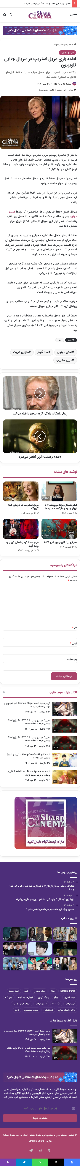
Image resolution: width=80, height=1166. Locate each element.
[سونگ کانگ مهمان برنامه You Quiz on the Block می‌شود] (40, 949)
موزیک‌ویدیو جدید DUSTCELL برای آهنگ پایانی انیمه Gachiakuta (28, 722)
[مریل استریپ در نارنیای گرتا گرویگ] (21, 491)
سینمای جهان (60, 45)
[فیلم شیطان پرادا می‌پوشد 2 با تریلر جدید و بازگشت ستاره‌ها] (59, 491)
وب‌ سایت (72, 659)
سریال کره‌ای (41, 1003)
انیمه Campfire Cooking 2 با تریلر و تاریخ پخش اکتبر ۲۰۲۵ (28, 756)
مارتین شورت (21, 352)
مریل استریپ (64, 360)
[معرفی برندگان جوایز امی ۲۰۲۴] (59, 529)
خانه (71, 45)
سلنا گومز (43, 352)
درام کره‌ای (70, 1003)
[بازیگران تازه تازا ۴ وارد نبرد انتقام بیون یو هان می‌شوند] (40, 933)
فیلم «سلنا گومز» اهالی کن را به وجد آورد (22, 544)
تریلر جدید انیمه (25, 997)
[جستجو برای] (5, 16)
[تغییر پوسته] (11, 16)
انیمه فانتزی (69, 997)
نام (74, 628)
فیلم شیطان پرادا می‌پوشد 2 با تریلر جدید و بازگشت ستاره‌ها (61, 507)
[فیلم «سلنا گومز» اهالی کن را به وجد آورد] (21, 529)
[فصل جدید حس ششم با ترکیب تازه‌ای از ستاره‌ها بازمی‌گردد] (40, 963)
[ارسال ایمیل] (56, 84)
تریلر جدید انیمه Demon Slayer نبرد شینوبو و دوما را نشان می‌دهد (27, 705)
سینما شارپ (65, 84)
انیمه (26, 991)
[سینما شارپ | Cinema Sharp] (40, 14)
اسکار (53, 991)
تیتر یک (8, 997)
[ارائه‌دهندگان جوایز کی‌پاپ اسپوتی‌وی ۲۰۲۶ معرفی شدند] (15, 949)
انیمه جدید (14, 991)
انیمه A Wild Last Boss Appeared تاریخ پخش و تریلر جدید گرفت (28, 773)
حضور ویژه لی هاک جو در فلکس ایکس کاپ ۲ (47, 4)
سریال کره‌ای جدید (21, 1003)
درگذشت (56, 1003)
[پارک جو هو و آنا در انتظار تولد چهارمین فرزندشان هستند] (15, 963)
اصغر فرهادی (39, 991)
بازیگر (56, 997)
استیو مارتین (64, 352)
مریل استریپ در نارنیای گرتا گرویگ (23, 507)
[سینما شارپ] (40, 30)
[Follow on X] (58, 84)
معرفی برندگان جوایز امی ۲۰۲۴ (60, 542)
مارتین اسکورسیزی (66, 1010)
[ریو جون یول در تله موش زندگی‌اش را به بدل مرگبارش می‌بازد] (65, 949)
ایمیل (73, 643)
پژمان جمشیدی (31, 1010)
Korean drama (67, 991)
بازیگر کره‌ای (43, 997)
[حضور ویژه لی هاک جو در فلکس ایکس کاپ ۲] (15, 933)
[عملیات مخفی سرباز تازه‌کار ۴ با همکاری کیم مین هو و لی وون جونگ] (65, 933)
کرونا (17, 1010)
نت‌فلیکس (48, 1010)
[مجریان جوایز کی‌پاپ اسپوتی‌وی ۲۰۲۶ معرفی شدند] (65, 963)
